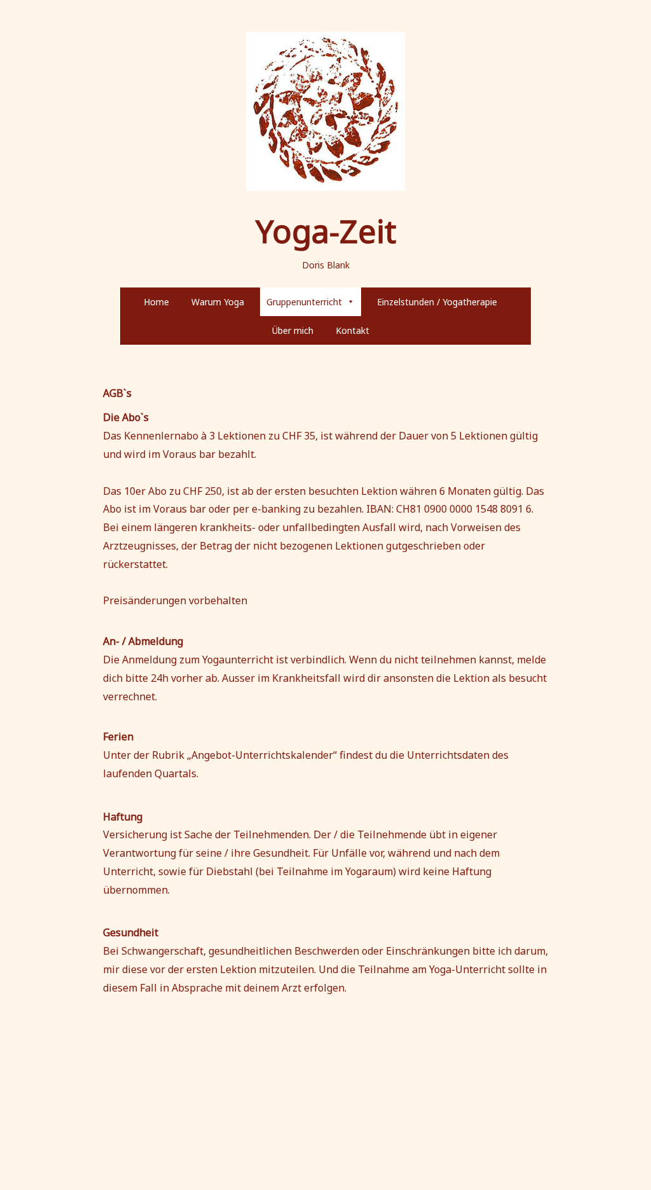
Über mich (292, 330)
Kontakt (352, 330)
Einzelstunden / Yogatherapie (437, 302)
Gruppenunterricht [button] (304, 302)
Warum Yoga (217, 302)
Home (156, 302)
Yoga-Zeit (326, 231)
